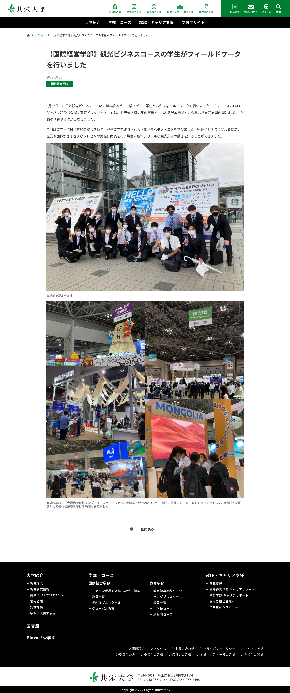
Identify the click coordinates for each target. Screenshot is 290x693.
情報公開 (36, 601)
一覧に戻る (145, 529)
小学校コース (163, 608)
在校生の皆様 (253, 654)
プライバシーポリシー (219, 648)
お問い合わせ (185, 648)
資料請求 (138, 648)
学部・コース (101, 575)
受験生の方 (127, 654)
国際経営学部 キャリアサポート (232, 589)
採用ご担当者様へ (222, 601)
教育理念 (36, 583)
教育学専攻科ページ (167, 591)
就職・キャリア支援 (225, 575)
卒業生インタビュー (224, 607)
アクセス (160, 648)
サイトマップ (253, 648)
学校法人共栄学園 (43, 613)
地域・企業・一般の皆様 (217, 654)
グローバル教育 (103, 608)
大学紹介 (35, 575)
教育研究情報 (39, 589)
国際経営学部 (59, 83)
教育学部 (157, 583)
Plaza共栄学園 (41, 637)
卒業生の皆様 (153, 654)
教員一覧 (98, 596)
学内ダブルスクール (106, 602)
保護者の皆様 (181, 654)
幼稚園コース (163, 614)
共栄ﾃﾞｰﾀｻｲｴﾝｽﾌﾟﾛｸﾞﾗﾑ (47, 595)
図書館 (33, 626)
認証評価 (36, 607)
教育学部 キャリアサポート (229, 595)
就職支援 (216, 583)
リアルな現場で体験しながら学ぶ (116, 591)
